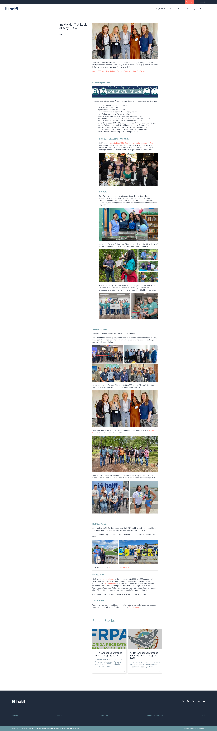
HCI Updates (111, 71)
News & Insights (192, 9)
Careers (202, 9)
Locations (104, 715)
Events (59, 715)
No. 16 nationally (108, 579)
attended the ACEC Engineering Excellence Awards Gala (131, 143)
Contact (15, 715)
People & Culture (161, 9)
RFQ (203, 715)
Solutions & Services (176, 9)
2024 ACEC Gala (98, 71)
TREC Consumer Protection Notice (70, 728)
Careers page (134, 607)
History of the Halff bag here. (120, 567)
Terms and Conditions (28, 728)
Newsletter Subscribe (155, 715)
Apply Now (189, 2)
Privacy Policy (16, 728)
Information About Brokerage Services (47, 728)
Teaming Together (124, 71)
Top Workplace (111, 583)
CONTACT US (201, 2)
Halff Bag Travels (139, 71)
